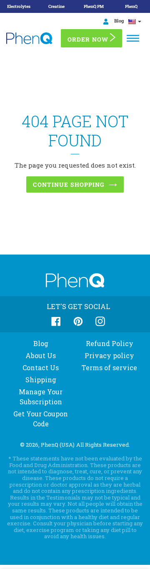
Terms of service (109, 367)
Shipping (40, 379)
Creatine (56, 6)
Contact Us (40, 367)
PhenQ (131, 6)
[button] (0, 566)
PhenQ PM (94, 6)
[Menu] (133, 38)
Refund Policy (109, 343)
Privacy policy (109, 355)
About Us (40, 355)
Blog (118, 20)
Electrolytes (18, 6)
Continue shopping (68, 184)
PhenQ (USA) (58, 444)
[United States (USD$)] (135, 21)
